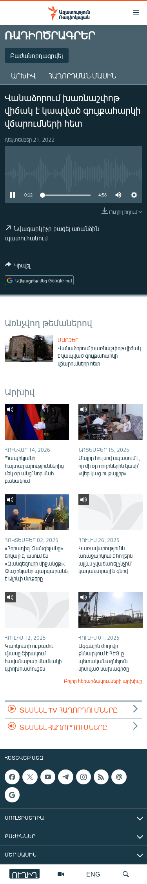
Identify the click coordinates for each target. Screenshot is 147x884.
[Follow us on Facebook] (12, 776)
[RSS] (101, 776)
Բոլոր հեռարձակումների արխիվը (103, 681)
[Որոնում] (126, 874)
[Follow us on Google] (12, 794)
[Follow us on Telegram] (65, 776)
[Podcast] (118, 776)
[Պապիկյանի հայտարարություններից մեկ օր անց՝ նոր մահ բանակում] (37, 422)
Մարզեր (68, 340)
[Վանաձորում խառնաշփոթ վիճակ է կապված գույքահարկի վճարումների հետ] (29, 348)
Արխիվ (23, 75)
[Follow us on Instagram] (83, 776)
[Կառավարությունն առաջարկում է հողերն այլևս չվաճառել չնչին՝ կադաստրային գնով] (110, 512)
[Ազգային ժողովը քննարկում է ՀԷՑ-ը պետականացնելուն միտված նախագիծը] (110, 610)
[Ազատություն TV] (61, 874)
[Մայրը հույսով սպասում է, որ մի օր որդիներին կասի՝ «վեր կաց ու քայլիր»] (110, 422)
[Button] (17, 267)
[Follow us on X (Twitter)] (29, 776)
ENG (93, 874)
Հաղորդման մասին (82, 75)
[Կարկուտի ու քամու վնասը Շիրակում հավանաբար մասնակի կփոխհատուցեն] (37, 610)
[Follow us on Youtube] (47, 776)
